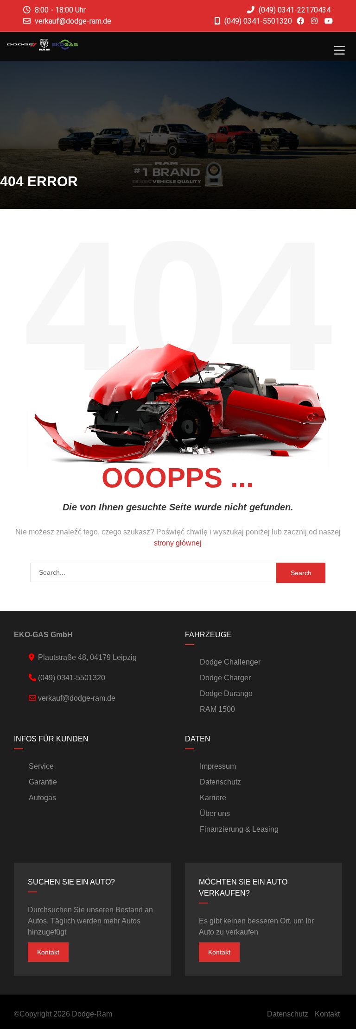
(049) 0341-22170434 (294, 10)
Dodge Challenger (230, 662)
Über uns (215, 813)
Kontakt (48, 952)
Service (41, 766)
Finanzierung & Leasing (239, 829)
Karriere (213, 798)
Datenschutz (220, 782)
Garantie (43, 782)
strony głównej (178, 543)
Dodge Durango (226, 693)
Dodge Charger (225, 678)
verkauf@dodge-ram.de (73, 21)
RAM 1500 (217, 709)
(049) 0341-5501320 (257, 21)
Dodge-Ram (92, 1014)
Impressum (218, 766)
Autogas (42, 798)
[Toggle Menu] (339, 50)
